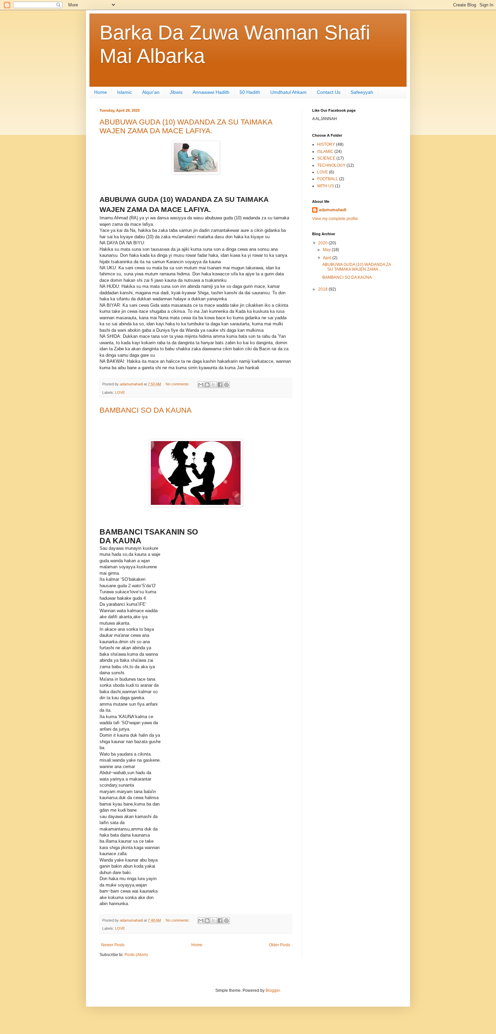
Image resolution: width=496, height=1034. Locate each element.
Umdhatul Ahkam (288, 92)
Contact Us (328, 92)
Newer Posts (113, 945)
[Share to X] (213, 384)
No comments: (178, 384)
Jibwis (176, 92)
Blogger (273, 990)
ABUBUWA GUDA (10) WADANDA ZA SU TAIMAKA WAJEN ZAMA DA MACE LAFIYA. (186, 126)
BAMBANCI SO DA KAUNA (146, 410)
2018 (323, 289)
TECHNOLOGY (331, 165)
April (327, 257)
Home (100, 92)
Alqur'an (151, 92)
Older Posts (279, 945)
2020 (323, 243)
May (327, 249)
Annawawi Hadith (211, 92)
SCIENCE (326, 158)
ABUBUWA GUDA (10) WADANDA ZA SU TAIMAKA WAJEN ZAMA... (356, 267)
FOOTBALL (327, 178)
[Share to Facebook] (220, 384)
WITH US (325, 186)
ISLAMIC (325, 151)
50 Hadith (250, 92)
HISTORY (326, 144)
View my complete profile (335, 218)
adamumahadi (332, 210)
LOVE (120, 392)
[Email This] (200, 384)
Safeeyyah (362, 92)
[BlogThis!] (207, 384)
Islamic (124, 92)
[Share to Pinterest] (226, 384)
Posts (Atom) (136, 954)
